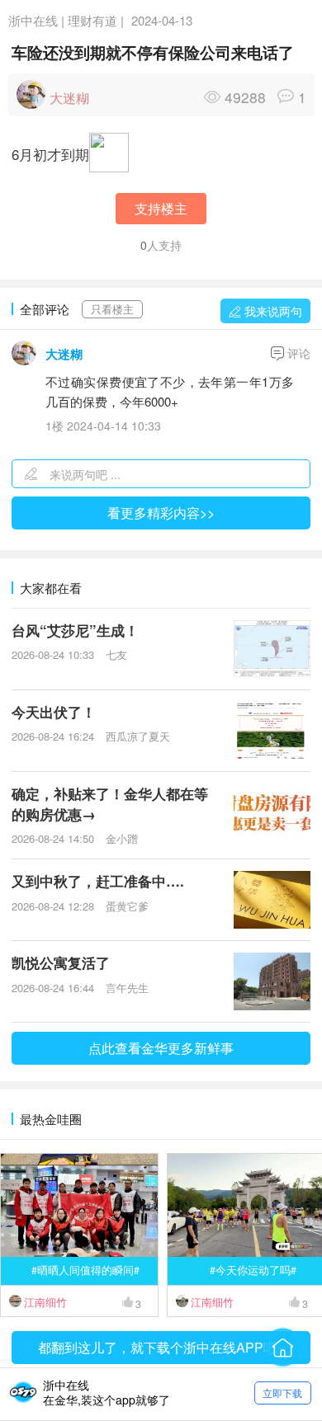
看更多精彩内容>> (161, 512)
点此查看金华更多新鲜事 (161, 1047)
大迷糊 (64, 354)
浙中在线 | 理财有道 (62, 20)
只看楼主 (112, 309)
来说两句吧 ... (85, 474)
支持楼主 (161, 208)
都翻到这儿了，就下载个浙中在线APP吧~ (161, 1347)
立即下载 (282, 1393)
